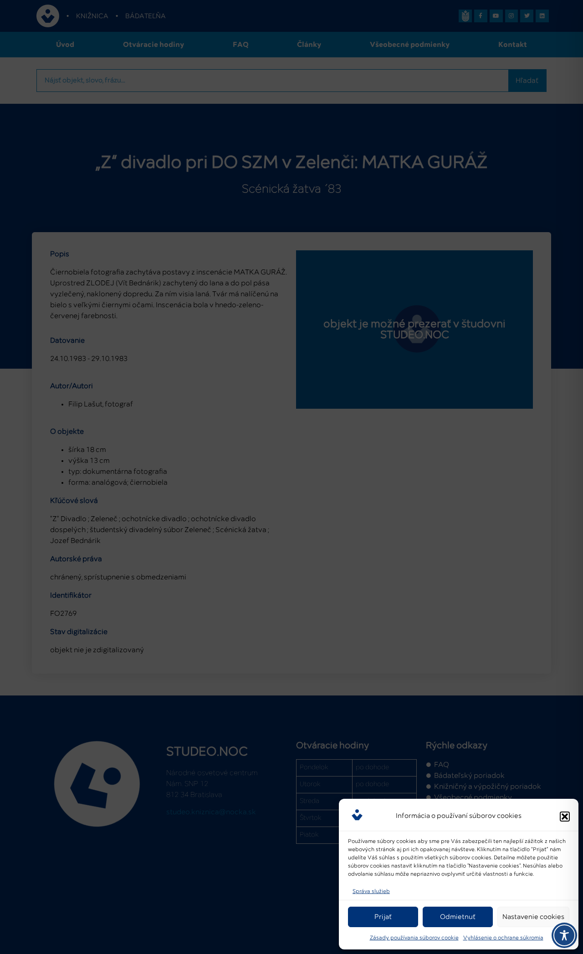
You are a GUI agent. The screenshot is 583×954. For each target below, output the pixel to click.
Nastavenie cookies (533, 916)
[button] (564, 816)
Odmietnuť (458, 916)
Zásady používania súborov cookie (414, 938)
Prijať (383, 916)
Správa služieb (371, 891)
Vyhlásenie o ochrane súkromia (503, 938)
